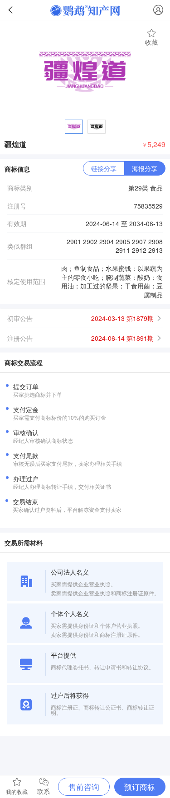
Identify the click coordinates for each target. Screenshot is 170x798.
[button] (85, 318)
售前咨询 (83, 786)
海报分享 (144, 168)
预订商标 (139, 786)
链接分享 (104, 168)
